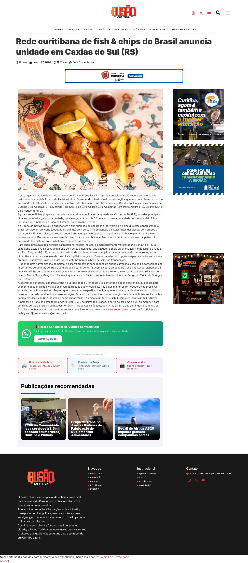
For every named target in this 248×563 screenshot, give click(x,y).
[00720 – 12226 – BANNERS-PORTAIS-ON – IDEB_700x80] (124, 82)
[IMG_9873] (198, 302)
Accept (4, 561)
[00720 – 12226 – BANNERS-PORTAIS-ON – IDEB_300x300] (198, 138)
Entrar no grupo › (48, 339)
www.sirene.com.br (117, 309)
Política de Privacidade (114, 557)
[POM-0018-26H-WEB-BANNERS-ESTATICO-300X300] (198, 193)
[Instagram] (193, 13)
